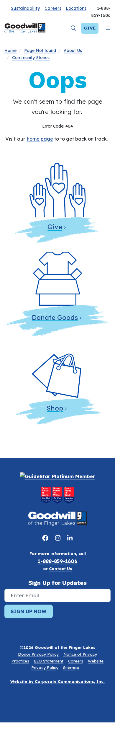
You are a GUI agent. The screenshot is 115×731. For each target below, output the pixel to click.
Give (90, 28)
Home (10, 50)
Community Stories (31, 57)
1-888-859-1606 (57, 561)
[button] (73, 28)
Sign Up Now (29, 611)
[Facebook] (46, 538)
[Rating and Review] (57, 495)
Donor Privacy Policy (38, 654)
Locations (76, 8)
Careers (53, 8)
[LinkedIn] (70, 538)
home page (40, 139)
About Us (73, 50)
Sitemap (71, 667)
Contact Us (60, 568)
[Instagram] (59, 538)
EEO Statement (48, 661)
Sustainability (25, 8)
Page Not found (40, 50)
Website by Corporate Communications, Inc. (57, 681)
